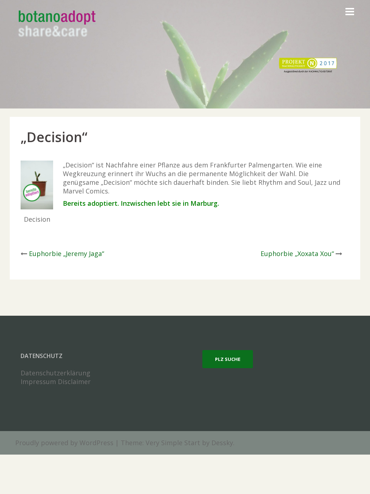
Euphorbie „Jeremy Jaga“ (66, 253)
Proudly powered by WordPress (64, 442)
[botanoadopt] (56, 24)
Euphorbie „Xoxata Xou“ (297, 253)
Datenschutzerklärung (55, 373)
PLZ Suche (227, 359)
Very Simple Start (173, 442)
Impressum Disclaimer (56, 381)
